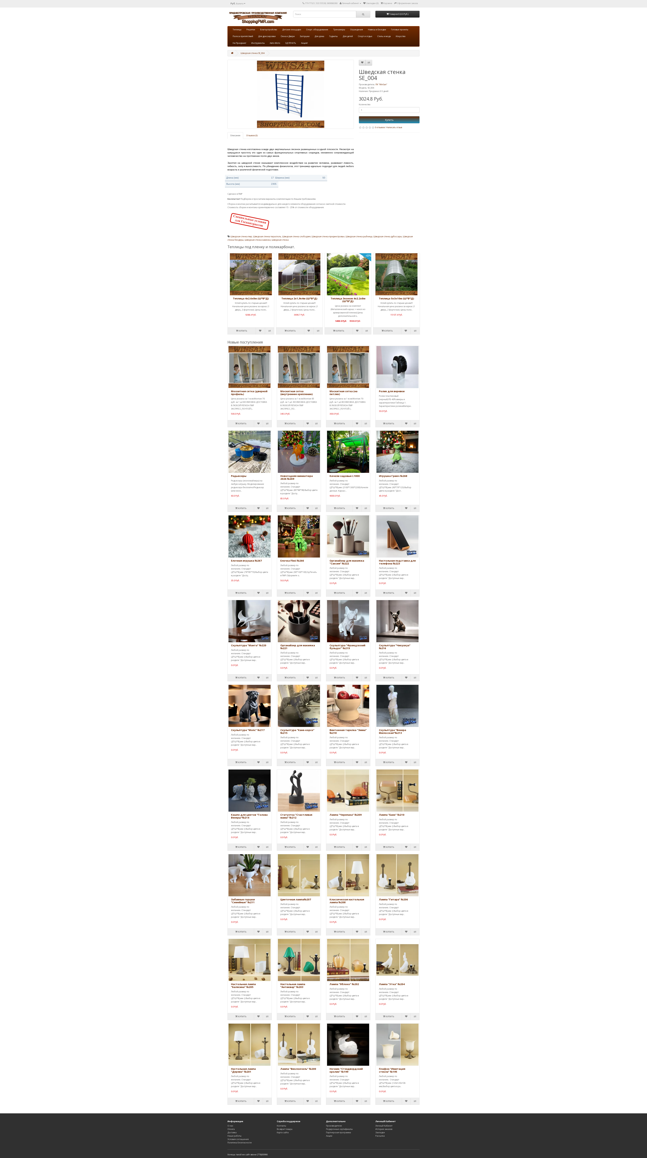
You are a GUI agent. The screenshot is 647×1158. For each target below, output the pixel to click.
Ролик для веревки (392, 391)
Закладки (380, 1132)
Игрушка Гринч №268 (393, 476)
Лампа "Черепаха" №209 (346, 814)
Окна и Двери (288, 36)
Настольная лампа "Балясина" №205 (243, 985)
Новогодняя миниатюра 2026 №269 (296, 477)
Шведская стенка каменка (258, 239)
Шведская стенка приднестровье (328, 236)
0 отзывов (380, 127)
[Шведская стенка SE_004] (290, 94)
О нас (230, 1125)
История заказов (383, 1129)
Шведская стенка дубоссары (387, 236)
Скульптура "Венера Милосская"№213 (392, 731)
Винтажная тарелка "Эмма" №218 (348, 731)
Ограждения (356, 29)
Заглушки (305, 36)
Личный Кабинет (383, 1125)
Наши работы (234, 1135)
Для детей (348, 36)
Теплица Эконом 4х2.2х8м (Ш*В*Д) (299, 300)
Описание (235, 135)
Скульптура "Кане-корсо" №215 (297, 731)
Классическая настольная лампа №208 (347, 901)
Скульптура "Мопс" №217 (248, 730)
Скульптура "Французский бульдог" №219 (347, 647)
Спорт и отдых (365, 36)
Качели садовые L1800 (345, 476)
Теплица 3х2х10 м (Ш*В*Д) (396, 298)
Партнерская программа (338, 1132)
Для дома (319, 36)
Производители (334, 1125)
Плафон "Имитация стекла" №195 (392, 1070)
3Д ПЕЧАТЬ (290, 43)
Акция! (304, 43)
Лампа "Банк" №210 (391, 814)
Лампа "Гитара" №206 (393, 899)
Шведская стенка (280, 239)
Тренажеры (339, 29)
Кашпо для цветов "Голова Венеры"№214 (249, 816)
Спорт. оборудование (317, 29)
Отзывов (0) (251, 135)
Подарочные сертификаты (339, 1129)
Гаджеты (333, 36)
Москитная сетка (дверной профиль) (249, 392)
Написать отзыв (394, 127)
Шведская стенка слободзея (296, 236)
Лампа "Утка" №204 (392, 984)
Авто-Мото (275, 43)
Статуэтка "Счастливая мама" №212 (296, 816)
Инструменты (258, 43)
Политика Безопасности (239, 1142)
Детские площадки (291, 29)
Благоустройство (268, 29)
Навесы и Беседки (377, 29)
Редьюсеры (238, 476)
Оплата (231, 1129)
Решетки (251, 29)
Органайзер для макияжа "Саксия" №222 (347, 562)
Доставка (232, 1132)
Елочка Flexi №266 (292, 560)
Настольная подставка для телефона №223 (397, 562)
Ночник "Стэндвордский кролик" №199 (346, 1070)
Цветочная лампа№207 (295, 899)
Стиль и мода (384, 36)
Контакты (281, 1125)
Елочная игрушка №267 (246, 560)
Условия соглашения (238, 1139)
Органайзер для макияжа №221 (297, 647)
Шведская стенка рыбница (359, 236)
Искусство (401, 36)
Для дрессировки (267, 36)
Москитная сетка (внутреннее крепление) (296, 392)
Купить (389, 119)
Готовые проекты (399, 29)
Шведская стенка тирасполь (267, 236)
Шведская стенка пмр (241, 236)
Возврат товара (284, 1129)
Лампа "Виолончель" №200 (298, 1068)
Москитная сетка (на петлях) (343, 392)
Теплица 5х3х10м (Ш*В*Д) (348, 298)
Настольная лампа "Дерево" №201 (243, 1070)
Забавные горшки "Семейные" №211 (243, 901)
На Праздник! (239, 43)
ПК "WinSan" (381, 84)
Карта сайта (283, 1132)
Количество (365, 104)
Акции (329, 1135)
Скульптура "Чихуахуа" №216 (394, 647)
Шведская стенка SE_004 (253, 53)
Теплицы (237, 29)
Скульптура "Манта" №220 (248, 645)
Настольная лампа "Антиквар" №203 (292, 985)
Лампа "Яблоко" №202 (344, 984)
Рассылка (380, 1135)
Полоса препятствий (243, 36)
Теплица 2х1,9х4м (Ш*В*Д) (251, 298)
